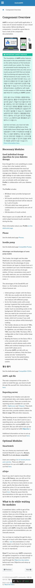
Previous (8, 569)
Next (28, 569)
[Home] (3, 10)
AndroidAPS (19, 3)
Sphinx (12, 583)
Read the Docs (9, 584)
